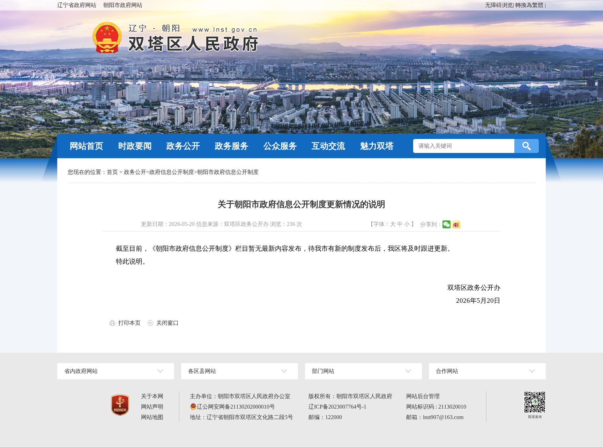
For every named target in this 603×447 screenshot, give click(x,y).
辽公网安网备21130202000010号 (236, 407)
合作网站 (447, 371)
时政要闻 (135, 146)
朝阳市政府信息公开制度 (228, 172)
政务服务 (231, 146)
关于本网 (152, 396)
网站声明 (152, 407)
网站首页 (86, 146)
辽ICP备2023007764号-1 (337, 407)
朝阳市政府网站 (122, 5)
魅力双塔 (377, 146)
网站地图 (152, 417)
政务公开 (183, 146)
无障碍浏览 (499, 5)
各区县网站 (202, 371)
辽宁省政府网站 (76, 5)
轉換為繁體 (529, 5)
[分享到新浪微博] (456, 224)
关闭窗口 (167, 323)
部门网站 (323, 371)
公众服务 (280, 146)
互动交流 (328, 146)
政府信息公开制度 (171, 172)
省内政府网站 (81, 371)
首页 (112, 172)
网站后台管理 (423, 396)
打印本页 (129, 323)
